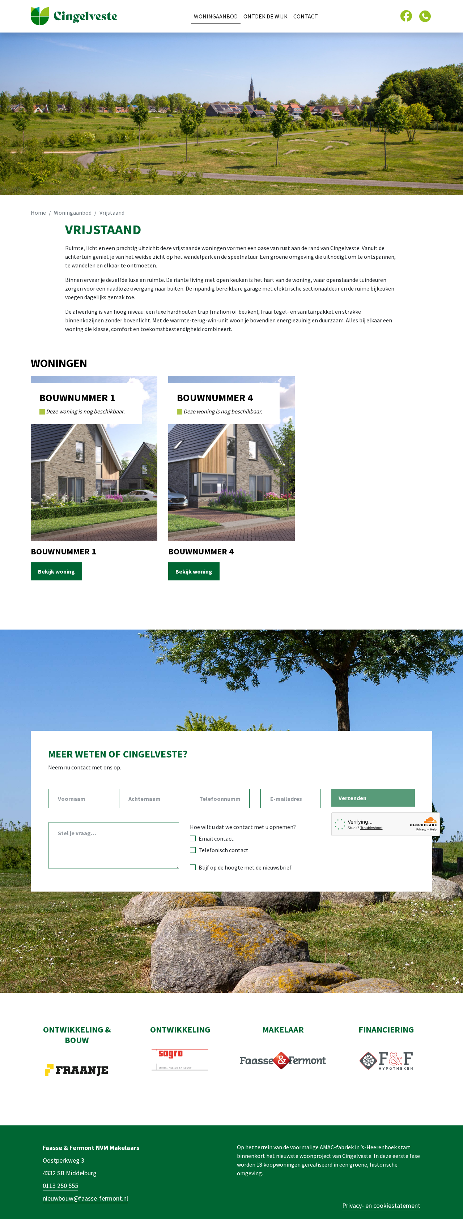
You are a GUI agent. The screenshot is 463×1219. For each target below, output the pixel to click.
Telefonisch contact (224, 850)
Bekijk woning (56, 571)
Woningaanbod (216, 16)
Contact (305, 16)
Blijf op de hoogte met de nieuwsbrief (245, 867)
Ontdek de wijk (265, 16)
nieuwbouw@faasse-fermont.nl (85, 1198)
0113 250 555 (60, 1185)
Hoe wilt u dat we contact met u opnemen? (243, 826)
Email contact (216, 838)
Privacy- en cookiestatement (381, 1205)
